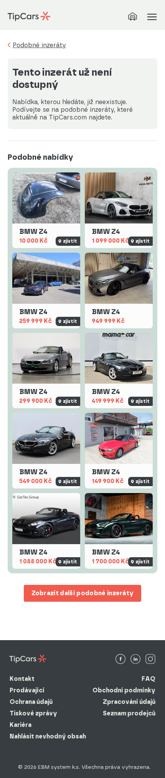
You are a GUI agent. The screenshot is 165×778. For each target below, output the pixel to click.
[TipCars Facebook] (120, 659)
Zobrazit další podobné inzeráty (82, 593)
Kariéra (20, 724)
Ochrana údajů (31, 701)
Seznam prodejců (129, 713)
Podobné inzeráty (39, 45)
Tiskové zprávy (33, 713)
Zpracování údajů (129, 701)
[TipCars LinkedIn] (135, 659)
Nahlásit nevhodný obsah (48, 736)
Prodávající (27, 690)
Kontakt (22, 678)
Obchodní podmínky (123, 690)
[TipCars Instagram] (150, 659)
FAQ (148, 678)
